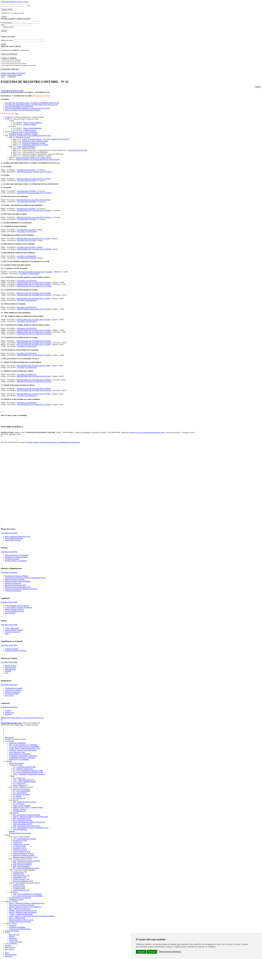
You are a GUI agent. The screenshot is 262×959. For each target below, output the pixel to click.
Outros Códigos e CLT (20, 785)
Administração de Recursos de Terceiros (35, 145)
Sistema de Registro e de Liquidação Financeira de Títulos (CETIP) (38, 159)
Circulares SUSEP (19, 888)
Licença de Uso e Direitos (13, 690)
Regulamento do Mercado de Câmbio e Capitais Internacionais (25, 578)
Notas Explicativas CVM (21, 875)
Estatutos (12, 831)
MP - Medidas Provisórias (21, 794)
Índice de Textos (14, 934)
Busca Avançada (10, 667)
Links (7, 634)
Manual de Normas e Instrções (15, 579)
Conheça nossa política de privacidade (13, 73)
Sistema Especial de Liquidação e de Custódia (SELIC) (34, 158)
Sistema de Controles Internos (32, 139)
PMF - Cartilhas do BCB (17, 918)
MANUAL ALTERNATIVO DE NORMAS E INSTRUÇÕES (30, 135)
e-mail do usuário (6, 22)
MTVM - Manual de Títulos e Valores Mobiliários (25, 907)
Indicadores (8, 956)
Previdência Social (19, 811)
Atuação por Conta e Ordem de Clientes (35, 141)
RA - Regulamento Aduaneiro (22, 820)
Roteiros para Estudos (12, 931)
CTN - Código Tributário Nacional (24, 781)
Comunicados (17, 842)
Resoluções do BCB (19, 848)
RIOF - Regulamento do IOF (22, 824)
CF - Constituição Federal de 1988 (24, 767)
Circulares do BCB (19, 846)
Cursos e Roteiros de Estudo (14, 630)
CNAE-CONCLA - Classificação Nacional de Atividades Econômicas (32, 916)
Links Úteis (12, 925)
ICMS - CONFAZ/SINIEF (22, 805)
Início (7, 953)
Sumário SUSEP (18, 885)
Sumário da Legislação (16, 763)
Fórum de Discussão (15, 942)
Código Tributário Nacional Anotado (17, 606)
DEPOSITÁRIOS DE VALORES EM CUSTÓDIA (34, 200)
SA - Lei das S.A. (19, 804)
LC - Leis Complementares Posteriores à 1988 (28, 772)
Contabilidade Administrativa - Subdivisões (23, 756)
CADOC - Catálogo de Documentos (21, 914)
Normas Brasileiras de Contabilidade (17, 555)
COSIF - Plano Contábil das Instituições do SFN (24, 748)
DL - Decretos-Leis (19, 798)
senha (3, 25)
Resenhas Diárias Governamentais (16, 561)
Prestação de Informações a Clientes (34, 143)
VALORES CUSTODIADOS (27, 231)
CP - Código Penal (19, 783)
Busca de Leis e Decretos (21, 789)
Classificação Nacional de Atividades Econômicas (21, 589)
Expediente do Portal (11, 694)
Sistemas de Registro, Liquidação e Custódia (23, 134)
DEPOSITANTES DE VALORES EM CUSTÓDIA (34, 172)
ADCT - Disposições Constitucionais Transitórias (29, 774)
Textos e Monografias (12, 628)
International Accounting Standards (16, 557)
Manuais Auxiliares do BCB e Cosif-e (25, 857)
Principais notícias (11, 954)
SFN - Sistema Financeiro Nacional (24, 802)
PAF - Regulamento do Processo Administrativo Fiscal (30, 828)
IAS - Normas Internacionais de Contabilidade (24, 746)
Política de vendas (22, 718)
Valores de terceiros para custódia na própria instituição (32, 103)
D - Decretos (17, 796)
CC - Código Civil (19, 778)
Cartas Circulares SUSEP (21, 890)
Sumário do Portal (11, 665)
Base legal (31, 718)
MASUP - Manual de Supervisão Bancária (23, 912)
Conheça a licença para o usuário (11, 75)
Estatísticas (8, 714)
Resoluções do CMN (20, 840)
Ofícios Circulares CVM (21, 879)
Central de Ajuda (10, 669)
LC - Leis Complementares (22, 791)
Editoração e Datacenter (12, 692)
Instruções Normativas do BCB (23, 853)
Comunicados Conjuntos (21, 844)
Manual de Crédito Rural (13, 583)
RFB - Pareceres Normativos (22, 864)
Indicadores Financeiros (12, 632)
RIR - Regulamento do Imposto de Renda (26, 815)
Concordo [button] (141, 952)
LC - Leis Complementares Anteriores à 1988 (27, 770)
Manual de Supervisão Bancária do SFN (18, 587)
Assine (7, 9)
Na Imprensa (13, 940)
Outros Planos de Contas (13, 540)
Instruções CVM (18, 874)
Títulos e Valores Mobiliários (32, 123)
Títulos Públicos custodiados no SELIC (23, 110)
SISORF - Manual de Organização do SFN (23, 910)
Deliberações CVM (19, 877)
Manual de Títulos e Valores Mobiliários (24, 132)
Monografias (13, 938)
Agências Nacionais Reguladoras (19, 929)
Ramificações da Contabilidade (19, 759)
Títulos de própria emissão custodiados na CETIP (27, 108)
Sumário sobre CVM (20, 872)
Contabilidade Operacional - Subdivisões (22, 758)
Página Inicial (9, 737)
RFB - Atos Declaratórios (21, 866)
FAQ (6, 673)
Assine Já (8, 710)
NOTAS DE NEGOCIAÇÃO (77, 150)
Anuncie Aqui (9, 712)
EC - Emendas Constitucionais (23, 769)
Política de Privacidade (8, 718)
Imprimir (258, 87)
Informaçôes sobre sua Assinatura (16, 650)
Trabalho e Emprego (19, 809)
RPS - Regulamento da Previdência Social (26, 826)
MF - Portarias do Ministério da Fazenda (26, 868)
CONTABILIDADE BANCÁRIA (12, 90)
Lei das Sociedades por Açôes (14, 611)
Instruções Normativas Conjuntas (23, 855)
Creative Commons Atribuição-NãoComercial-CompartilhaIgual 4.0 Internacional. (53, 442)
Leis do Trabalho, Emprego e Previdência (18, 607)
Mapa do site (39, 718)
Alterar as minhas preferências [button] (170, 952)
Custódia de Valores (29, 124)
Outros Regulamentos (20, 829)
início (2, 77)
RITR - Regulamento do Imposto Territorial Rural (29, 822)
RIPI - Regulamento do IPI (21, 818)
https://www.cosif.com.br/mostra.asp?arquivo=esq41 (148, 432)
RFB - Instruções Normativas (22, 863)
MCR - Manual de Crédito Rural (19, 909)
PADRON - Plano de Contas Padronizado (22, 750)
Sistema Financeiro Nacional (14, 609)
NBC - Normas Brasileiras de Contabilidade (23, 745)
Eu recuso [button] (151, 952)
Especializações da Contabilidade (19, 754)
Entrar (4, 17)
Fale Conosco (9, 695)
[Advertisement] (9, 477)
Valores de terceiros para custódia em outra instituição (31, 105)
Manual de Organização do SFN (15, 585)
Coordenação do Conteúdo (13, 688)
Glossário (8, 945)
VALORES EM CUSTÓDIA (26, 170)
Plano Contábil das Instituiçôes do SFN (17, 536)
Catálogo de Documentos (13, 590)
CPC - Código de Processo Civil (23, 780)
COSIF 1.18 (9, 117)
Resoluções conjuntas (20, 850)
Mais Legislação (10, 613)
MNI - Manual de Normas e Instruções (21, 905)
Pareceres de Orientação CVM (23, 881)
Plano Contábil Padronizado (14, 538)
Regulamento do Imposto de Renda (16, 576)
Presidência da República (17, 927)
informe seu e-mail (7, 40)
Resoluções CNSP (19, 886)
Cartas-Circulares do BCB (21, 851)
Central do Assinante (11, 649)
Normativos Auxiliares (12, 559)
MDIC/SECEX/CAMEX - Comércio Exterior (28, 807)
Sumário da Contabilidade (17, 743)
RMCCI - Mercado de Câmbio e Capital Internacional (30, 816)
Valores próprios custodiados (19, 106)
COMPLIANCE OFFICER (60, 139)
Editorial (12, 936)
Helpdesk (8, 671)
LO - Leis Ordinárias (20, 793)
